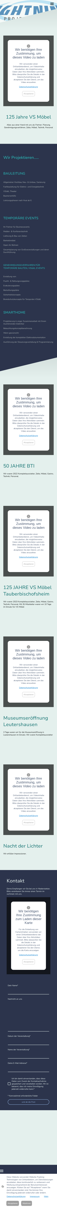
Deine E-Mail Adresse (17, 1063)
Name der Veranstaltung (19, 1049)
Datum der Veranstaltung (19, 1036)
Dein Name (13, 985)
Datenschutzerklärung (28, 86)
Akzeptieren (29, 93)
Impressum (35, 1196)
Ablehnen (26, 1203)
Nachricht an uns (15, 999)
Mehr (46, 1196)
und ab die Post (28, 1102)
